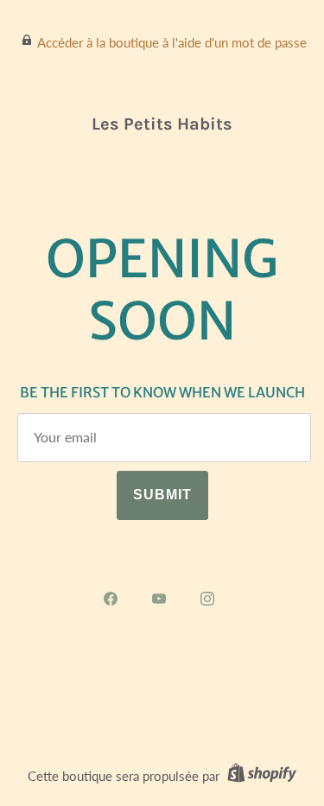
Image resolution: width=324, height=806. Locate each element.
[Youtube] (162, 598)
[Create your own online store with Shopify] (259, 776)
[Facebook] (114, 598)
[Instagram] (211, 598)
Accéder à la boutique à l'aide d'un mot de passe (172, 42)
